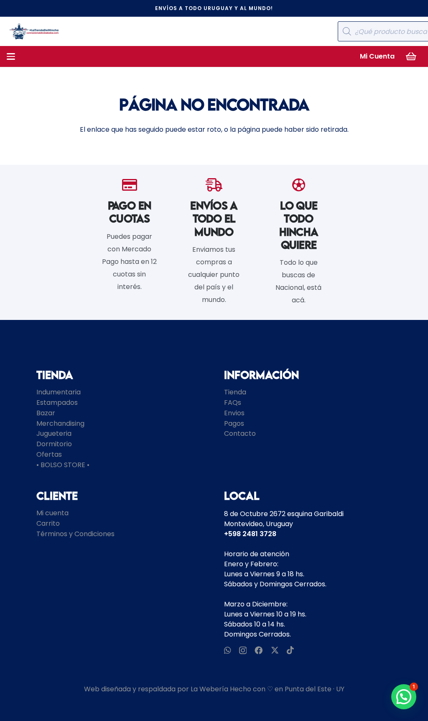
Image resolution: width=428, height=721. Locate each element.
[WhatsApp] (227, 650)
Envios (234, 413)
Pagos (234, 423)
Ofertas (49, 454)
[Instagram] (243, 650)
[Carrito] (411, 56)
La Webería (209, 689)
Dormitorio (54, 444)
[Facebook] (258, 650)
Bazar (45, 413)
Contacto (240, 433)
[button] (10, 56)
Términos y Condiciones (75, 534)
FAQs (232, 402)
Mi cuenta (52, 513)
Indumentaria (58, 392)
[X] (275, 650)
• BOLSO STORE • (62, 465)
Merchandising (60, 423)
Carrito (48, 523)
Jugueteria (53, 433)
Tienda (235, 392)
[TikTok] (290, 650)
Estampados (57, 402)
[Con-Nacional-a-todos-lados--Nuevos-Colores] (34, 31)
